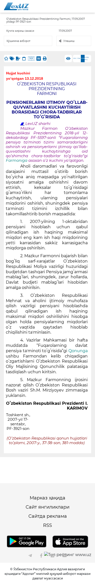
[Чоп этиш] (44, 58)
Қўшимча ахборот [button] (18, 41)
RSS (47, 525)
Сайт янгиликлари (47, 507)
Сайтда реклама (47, 516)
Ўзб (78, 58)
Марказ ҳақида (47, 498)
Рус (75, 58)
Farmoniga (17, 160)
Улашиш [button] (68, 41)
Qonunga (78, 350)
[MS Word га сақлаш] (38, 58)
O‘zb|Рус (87, 58)
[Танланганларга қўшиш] (6, 58)
